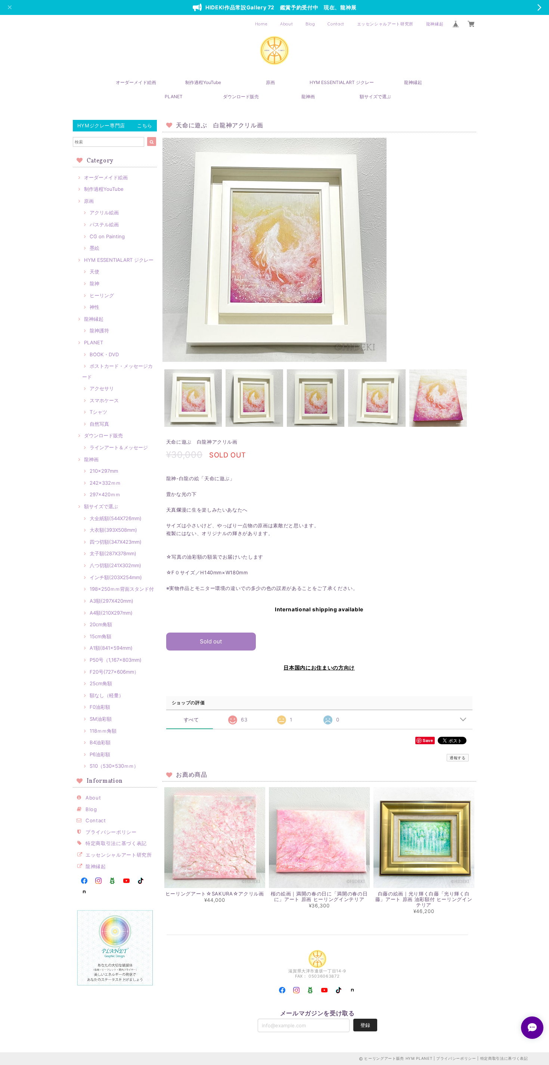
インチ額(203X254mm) (116, 577)
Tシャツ (98, 412)
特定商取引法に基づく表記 (116, 843)
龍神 (94, 283)
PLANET (174, 96)
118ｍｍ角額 (103, 731)
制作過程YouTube (203, 82)
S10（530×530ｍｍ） (114, 766)
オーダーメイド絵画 (136, 82)
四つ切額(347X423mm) (116, 542)
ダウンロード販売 (241, 96)
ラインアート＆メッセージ (119, 447)
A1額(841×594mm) (111, 648)
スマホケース (104, 400)
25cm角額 (101, 683)
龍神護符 (99, 330)
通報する (458, 757)
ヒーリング (102, 295)
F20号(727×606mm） (114, 672)
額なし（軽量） (107, 695)
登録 (365, 1025)
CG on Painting (107, 236)
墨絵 (94, 248)
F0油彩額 (100, 707)
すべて (191, 719)
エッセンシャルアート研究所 (385, 24)
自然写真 (99, 424)
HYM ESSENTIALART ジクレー (342, 82)
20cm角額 (101, 624)
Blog (310, 24)
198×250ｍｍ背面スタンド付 (122, 589)
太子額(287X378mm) (113, 553)
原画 (270, 82)
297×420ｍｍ (105, 494)
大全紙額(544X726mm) (116, 518)
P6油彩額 (100, 754)
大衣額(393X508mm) (113, 530)
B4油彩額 (100, 742)
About (286, 24)
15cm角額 (100, 636)
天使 (94, 271)
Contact (336, 24)
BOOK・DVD (104, 354)
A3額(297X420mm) (111, 601)
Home (261, 24)
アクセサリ (102, 388)
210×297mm (104, 471)
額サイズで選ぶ (375, 96)
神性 (94, 307)
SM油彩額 (101, 719)
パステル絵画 (104, 224)
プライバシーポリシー (111, 832)
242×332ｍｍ (105, 483)
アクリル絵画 (104, 212)
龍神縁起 (435, 24)
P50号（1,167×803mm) (116, 660)
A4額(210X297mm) (111, 613)
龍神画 (308, 96)
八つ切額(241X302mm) (115, 565)
